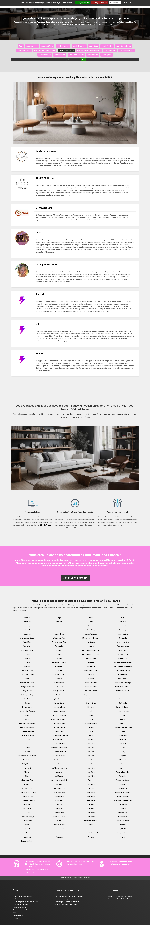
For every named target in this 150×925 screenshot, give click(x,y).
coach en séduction (126, 50)
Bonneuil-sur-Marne (27, 683)
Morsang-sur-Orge (91, 670)
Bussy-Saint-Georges (27, 711)
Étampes (59, 626)
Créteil (27, 813)
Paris (91, 735)
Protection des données (20, 904)
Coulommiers (27, 804)
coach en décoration (66, 50)
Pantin (91, 731)
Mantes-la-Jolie (59, 825)
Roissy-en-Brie (123, 634)
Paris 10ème (91, 739)
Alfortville (27, 622)
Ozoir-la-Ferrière (91, 723)
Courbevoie (27, 808)
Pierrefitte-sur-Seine (91, 821)
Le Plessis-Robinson (59, 752)
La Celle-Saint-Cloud (59, 715)
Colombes (27, 784)
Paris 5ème (91, 800)
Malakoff (59, 821)
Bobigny (27, 666)
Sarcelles (122, 699)
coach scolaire (92, 55)
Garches (59, 658)
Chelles (27, 752)
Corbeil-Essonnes (27, 796)
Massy (59, 833)
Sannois (123, 695)
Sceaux (122, 715)
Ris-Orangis (123, 630)
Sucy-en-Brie (122, 735)
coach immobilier (45, 55)
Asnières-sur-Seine (27, 638)
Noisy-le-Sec (91, 707)
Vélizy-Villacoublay (122, 772)
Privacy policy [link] (127, 3)
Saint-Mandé (122, 679)
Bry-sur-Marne (27, 707)
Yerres (122, 837)
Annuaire (15, 896)
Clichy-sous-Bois (27, 780)
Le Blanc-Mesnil (59, 727)
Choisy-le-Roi (27, 768)
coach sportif (107, 55)
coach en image (110, 50)
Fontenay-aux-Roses (59, 638)
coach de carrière (63, 46)
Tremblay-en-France (123, 760)
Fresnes (59, 650)
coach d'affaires (47, 46)
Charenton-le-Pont (27, 731)
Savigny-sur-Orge (123, 711)
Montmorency (91, 658)
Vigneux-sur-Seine (122, 780)
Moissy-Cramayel (91, 634)
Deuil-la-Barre (27, 821)
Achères (27, 618)
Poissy (91, 829)
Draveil (27, 829)
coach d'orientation (24, 50)
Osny (91, 719)
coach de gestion (79, 46)
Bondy (27, 679)
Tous (21, 46)
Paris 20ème (91, 784)
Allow (83, 60)
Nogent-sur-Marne (91, 695)
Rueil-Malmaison (123, 646)
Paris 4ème (91, 796)
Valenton (123, 764)
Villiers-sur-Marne (123, 821)
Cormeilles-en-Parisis (27, 800)
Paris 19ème (91, 776)
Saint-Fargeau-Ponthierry (123, 666)
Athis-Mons (27, 642)
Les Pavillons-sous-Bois (59, 780)
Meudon (91, 626)
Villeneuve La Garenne (122, 792)
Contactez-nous (18, 915)
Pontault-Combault (91, 833)
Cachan (27, 715)
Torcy (123, 752)
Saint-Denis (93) (122, 658)
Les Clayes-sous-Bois (59, 768)
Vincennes (123, 825)
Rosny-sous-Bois (123, 642)
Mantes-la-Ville (59, 829)
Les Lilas (59, 772)
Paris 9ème (91, 817)
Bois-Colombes (27, 670)
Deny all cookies (100, 3)
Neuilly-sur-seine (91, 691)
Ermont (59, 622)
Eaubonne (27, 833)
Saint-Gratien (122, 674)
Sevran (122, 719)
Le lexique (16, 918)
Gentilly (59, 670)
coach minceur (59, 55)
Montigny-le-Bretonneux (90, 650)
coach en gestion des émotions (88, 50)
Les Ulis (59, 784)
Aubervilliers (27, 646)
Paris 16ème (91, 764)
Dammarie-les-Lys (27, 817)
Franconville (59, 646)
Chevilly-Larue (27, 760)
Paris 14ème (91, 756)
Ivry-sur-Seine (59, 703)
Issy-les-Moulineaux (59, 699)
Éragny (59, 618)
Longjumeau (59, 808)
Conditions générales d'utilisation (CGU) (25, 902)
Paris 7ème (91, 808)
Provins (122, 618)
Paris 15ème (91, 760)
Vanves (122, 768)
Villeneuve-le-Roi (123, 796)
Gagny (59, 654)
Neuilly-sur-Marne (91, 687)
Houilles (59, 695)
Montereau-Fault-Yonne (90, 638)
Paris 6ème (91, 804)
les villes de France (44, 525)
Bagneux (27, 654)
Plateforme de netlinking (20, 910)
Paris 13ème (91, 752)
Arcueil (27, 630)
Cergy (27, 719)
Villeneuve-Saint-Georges (123, 800)
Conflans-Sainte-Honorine (27, 792)
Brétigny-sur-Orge (27, 695)
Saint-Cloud (123, 650)
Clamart (27, 772)
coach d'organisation (123, 46)
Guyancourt (59, 687)
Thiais (123, 748)
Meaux (91, 618)
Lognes (59, 804)
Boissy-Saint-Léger (27, 674)
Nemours (91, 679)
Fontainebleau (59, 634)
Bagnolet (27, 658)
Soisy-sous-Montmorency (123, 727)
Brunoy (27, 703)
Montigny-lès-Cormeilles (91, 654)
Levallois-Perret (59, 788)
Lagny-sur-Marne (59, 723)
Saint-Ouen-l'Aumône (122, 687)
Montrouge (91, 666)
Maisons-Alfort (59, 813)
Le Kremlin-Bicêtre (59, 739)
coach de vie (93, 46)
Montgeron (91, 646)
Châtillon (27, 739)
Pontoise (91, 837)
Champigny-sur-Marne (27, 723)
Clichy (27, 776)
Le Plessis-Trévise (59, 756)
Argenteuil (27, 634)
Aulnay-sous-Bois (27, 650)
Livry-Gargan (59, 800)
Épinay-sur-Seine (27, 841)
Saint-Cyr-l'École (123, 654)
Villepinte (123, 808)
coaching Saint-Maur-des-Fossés (66, 904)
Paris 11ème (91, 743)
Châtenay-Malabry (27, 735)
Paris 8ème (91, 813)
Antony (27, 626)
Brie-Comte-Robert (27, 699)
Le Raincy (59, 764)
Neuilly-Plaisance (91, 683)
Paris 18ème (91, 772)
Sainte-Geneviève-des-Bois (122, 662)
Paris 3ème (91, 792)
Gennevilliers (59, 666)
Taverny (123, 743)
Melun (91, 622)
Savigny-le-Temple (122, 707)
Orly (91, 711)
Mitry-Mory (91, 630)
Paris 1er (91, 780)
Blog (14, 912)
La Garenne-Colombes (59, 719)
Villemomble (122, 788)
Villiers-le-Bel (122, 817)
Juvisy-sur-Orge (59, 711)
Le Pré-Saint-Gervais (59, 760)
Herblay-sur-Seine (59, 691)
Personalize (115, 3)
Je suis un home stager (75, 577)
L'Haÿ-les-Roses (59, 792)
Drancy (27, 825)
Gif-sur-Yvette (59, 674)
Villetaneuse (122, 813)
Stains (122, 731)
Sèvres (122, 723)
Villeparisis (123, 804)
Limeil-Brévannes (59, 796)
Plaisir (91, 825)
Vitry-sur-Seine (122, 833)
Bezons (27, 662)
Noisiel (91, 699)
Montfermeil (91, 642)
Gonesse (59, 679)
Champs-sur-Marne (27, 727)
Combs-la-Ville (27, 788)
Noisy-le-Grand (91, 703)
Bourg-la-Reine (27, 691)
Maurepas (59, 837)
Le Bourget (59, 731)
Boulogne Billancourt (27, 687)
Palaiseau (91, 727)
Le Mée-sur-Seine (59, 743)
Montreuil (91, 662)
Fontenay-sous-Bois (59, 642)
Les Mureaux (59, 776)
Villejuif (122, 784)
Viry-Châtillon (122, 829)
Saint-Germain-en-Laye (123, 670)
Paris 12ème (91, 748)
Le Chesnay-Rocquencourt (59, 735)
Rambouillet (123, 626)
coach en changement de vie (44, 50)
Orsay (91, 715)
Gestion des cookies (19, 907)
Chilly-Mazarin (27, 764)
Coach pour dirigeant (76, 55)
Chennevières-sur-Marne (27, 756)
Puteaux (123, 622)
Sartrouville (123, 703)
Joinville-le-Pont (59, 707)
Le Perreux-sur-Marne (59, 748)
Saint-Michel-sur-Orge (123, 683)
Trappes (123, 756)
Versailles (122, 776)
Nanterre (91, 674)
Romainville (123, 638)
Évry (59, 630)
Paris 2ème (91, 788)
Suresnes (122, 739)
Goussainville (59, 683)
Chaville (27, 748)
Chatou (27, 743)
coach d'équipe (107, 46)
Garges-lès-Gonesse (59, 662)
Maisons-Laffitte (59, 817)
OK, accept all (83, 3)
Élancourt (27, 837)
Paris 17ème (91, 768)
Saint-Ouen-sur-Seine (122, 691)
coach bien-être (32, 46)
